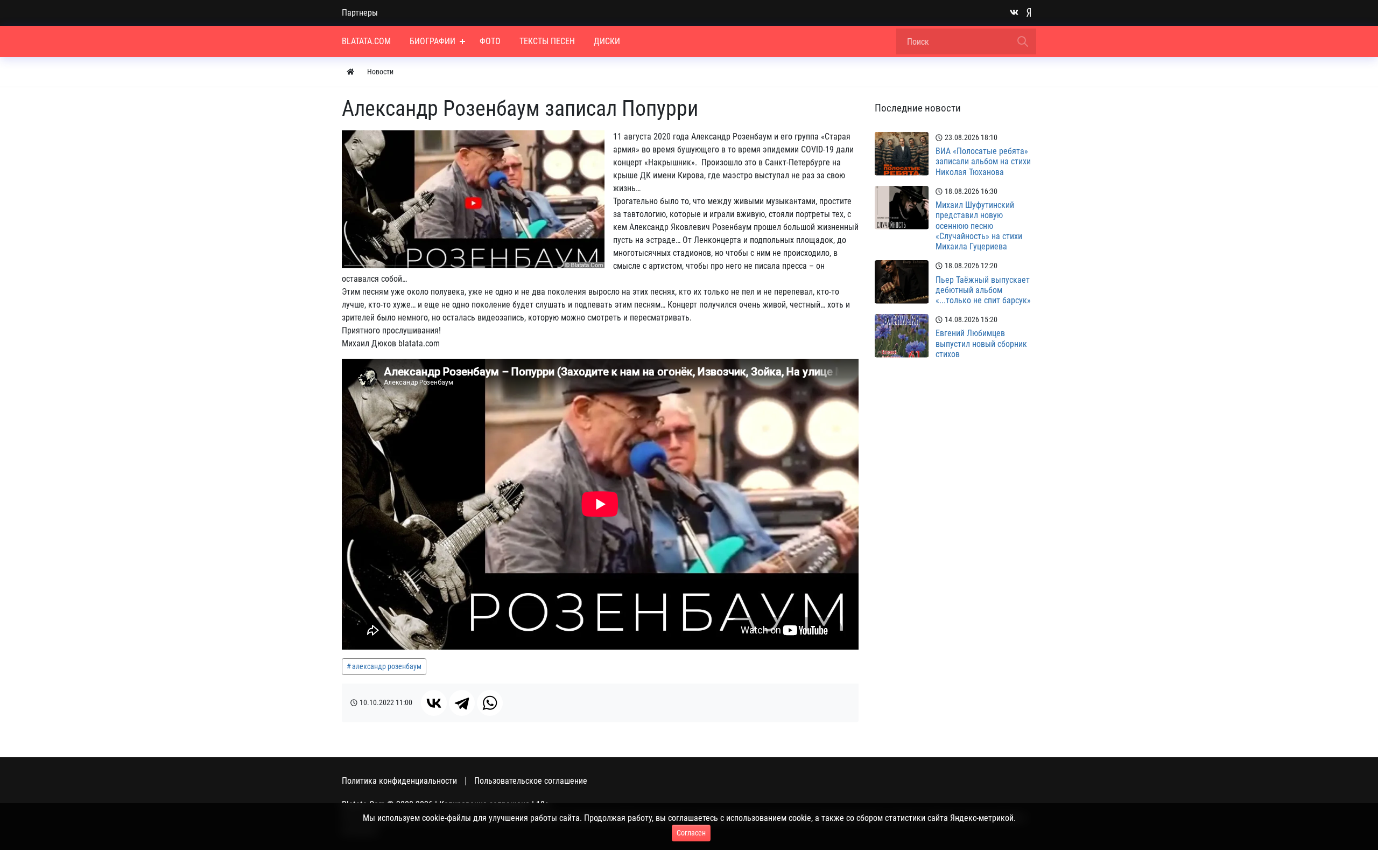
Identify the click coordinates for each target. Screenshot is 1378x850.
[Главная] (350, 72)
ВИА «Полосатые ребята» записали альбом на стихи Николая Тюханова (983, 161)
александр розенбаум (386, 666)
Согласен (691, 832)
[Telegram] (462, 703)
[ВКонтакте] (434, 703)
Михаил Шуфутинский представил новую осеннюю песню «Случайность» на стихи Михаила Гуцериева (979, 226)
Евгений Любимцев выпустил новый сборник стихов (981, 343)
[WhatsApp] (490, 703)
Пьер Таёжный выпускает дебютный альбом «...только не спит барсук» (983, 290)
